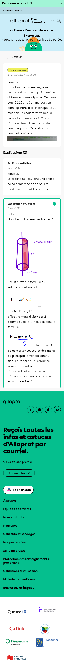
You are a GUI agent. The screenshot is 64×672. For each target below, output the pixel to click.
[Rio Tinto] (16, 629)
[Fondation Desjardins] (16, 643)
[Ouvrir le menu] (5, 21)
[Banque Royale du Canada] (47, 643)
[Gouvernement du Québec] (16, 612)
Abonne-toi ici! (19, 473)
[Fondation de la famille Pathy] (47, 612)
